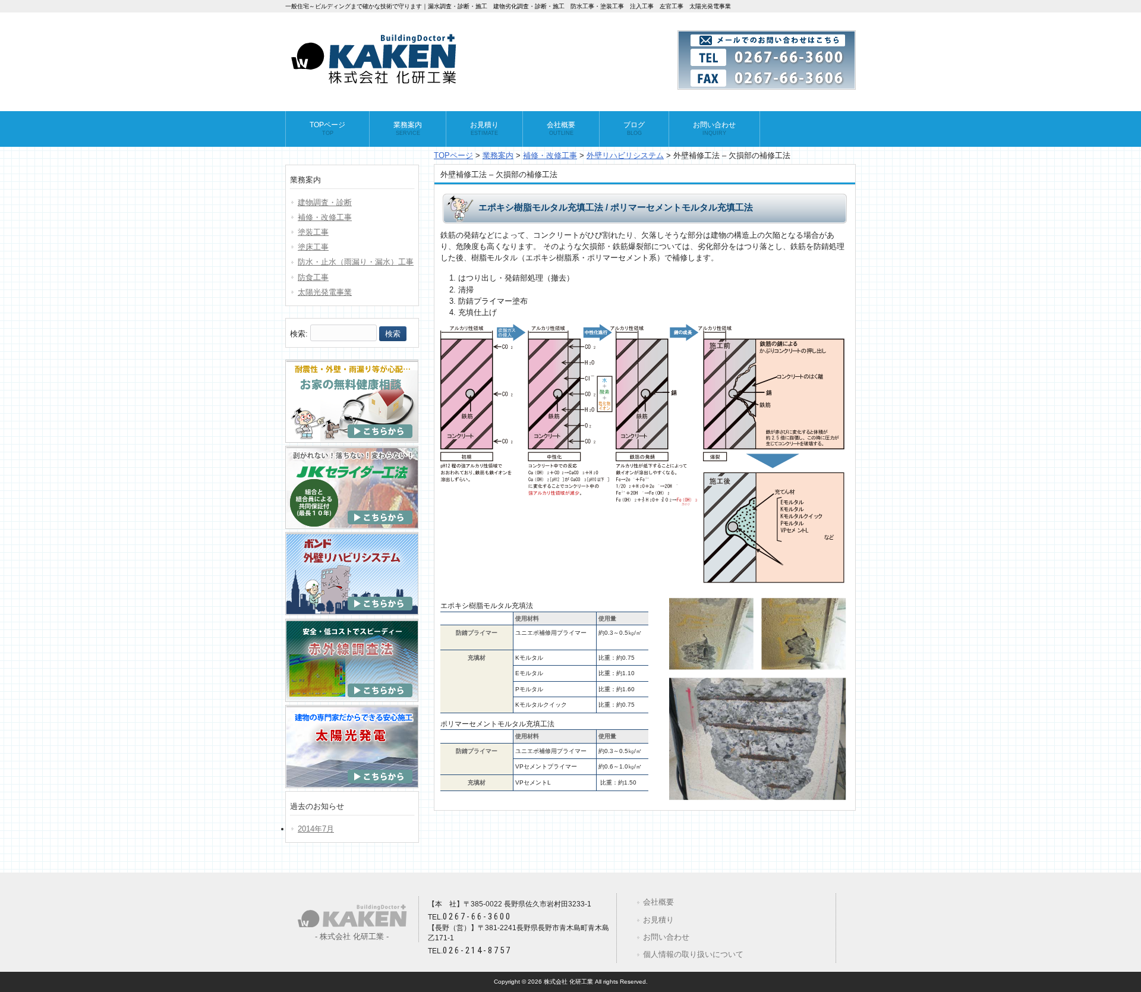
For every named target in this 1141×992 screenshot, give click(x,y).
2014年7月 (316, 828)
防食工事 (313, 277)
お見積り (658, 919)
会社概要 (658, 901)
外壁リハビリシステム (625, 155)
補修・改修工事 (550, 155)
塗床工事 (313, 247)
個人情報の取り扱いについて (693, 954)
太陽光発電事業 (325, 292)
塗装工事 (313, 232)
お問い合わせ (666, 937)
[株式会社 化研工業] (374, 83)
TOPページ (453, 155)
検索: (299, 333)
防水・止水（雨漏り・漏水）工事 (356, 261)
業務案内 (498, 155)
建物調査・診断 (325, 202)
